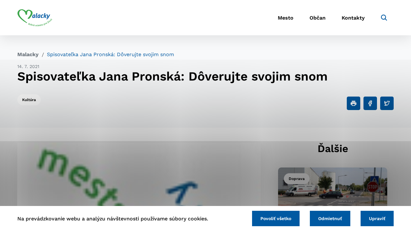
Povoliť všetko (275, 218)
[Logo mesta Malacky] (34, 17)
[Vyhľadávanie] (384, 17)
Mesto (285, 18)
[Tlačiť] (353, 103)
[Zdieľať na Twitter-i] (387, 103)
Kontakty (353, 18)
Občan (318, 18)
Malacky (28, 54)
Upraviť (377, 218)
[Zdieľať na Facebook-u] (370, 103)
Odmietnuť (330, 218)
